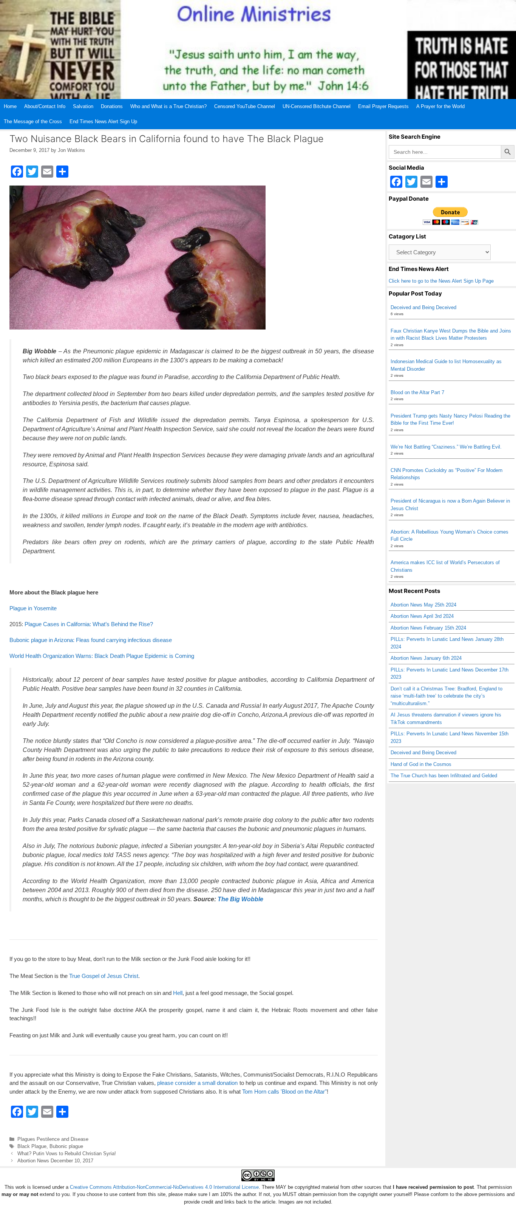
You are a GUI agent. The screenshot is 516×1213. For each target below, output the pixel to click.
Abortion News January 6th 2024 (426, 658)
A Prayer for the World (440, 106)
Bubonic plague (66, 1146)
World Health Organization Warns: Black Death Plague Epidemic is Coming (101, 656)
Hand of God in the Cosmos (421, 764)
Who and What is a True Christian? (168, 106)
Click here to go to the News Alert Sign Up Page (441, 281)
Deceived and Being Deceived (423, 307)
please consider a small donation (197, 1083)
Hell (177, 993)
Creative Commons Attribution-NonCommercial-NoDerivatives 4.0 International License (164, 1187)
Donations (112, 106)
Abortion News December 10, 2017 (55, 1160)
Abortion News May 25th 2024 (423, 605)
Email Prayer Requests (383, 106)
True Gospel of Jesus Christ (103, 976)
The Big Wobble (240, 899)
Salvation (83, 106)
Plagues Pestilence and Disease (52, 1139)
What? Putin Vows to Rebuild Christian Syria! (66, 1153)
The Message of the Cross (33, 121)
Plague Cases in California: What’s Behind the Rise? (89, 624)
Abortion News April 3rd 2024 (422, 616)
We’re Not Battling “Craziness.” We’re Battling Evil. (446, 447)
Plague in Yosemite (33, 608)
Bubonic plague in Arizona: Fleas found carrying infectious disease (90, 640)
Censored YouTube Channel (244, 106)
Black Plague (31, 1146)
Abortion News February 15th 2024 (428, 628)
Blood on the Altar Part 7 (417, 392)
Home (10, 106)
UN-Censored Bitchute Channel (317, 106)
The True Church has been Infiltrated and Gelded (444, 775)
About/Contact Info (44, 106)
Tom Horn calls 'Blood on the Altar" (284, 1091)
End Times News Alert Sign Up (103, 121)
